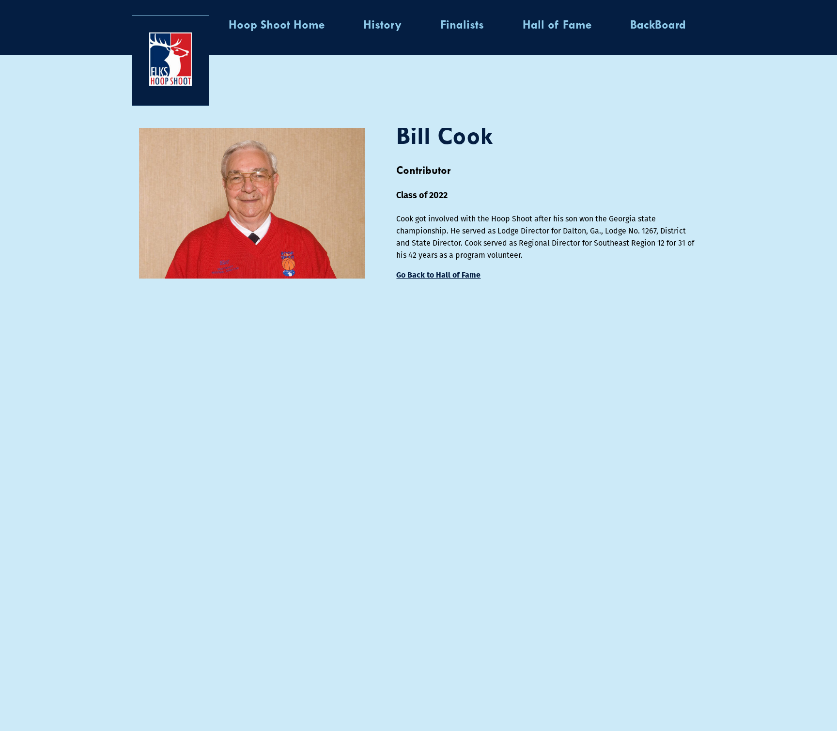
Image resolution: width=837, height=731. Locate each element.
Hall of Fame (557, 25)
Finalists (462, 25)
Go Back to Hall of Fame (438, 274)
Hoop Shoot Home (277, 25)
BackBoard (658, 25)
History (382, 25)
